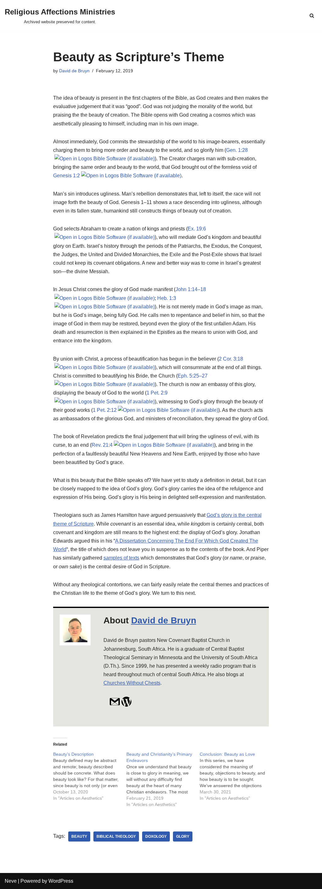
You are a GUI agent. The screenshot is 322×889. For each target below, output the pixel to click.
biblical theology (116, 836)
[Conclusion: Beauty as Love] (236, 776)
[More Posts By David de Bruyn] (126, 705)
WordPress (60, 881)
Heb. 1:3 (166, 298)
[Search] (311, 15)
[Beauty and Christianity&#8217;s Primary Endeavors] (163, 779)
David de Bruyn (74, 70)
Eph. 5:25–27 (193, 375)
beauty (79, 836)
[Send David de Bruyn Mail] (115, 705)
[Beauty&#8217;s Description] (89, 776)
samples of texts (121, 557)
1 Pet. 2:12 (105, 410)
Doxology (156, 836)
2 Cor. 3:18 (231, 359)
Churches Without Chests (131, 683)
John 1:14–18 (190, 289)
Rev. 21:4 (102, 445)
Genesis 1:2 (66, 175)
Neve (11, 881)
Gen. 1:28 (237, 150)
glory (182, 836)
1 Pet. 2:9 (157, 392)
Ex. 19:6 (197, 228)
